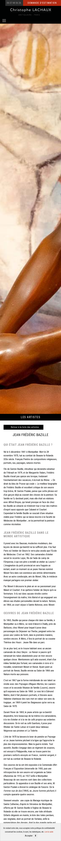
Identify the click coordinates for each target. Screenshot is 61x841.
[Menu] (4, 20)
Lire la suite (49, 832)
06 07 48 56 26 (14, 2)
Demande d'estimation (42, 2)
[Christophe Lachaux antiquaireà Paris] (30, 11)
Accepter (29, 836)
